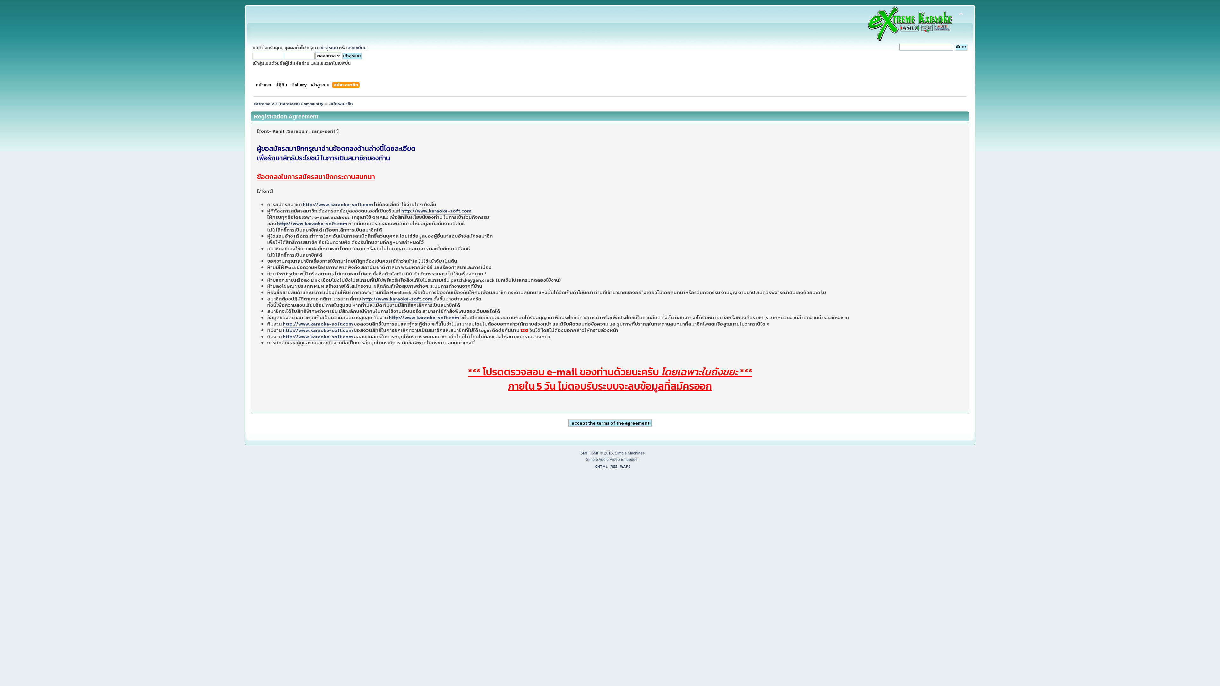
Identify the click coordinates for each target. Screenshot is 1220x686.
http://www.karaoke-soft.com (338, 204)
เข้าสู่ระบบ (328, 47)
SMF (584, 453)
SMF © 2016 (602, 453)
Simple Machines (630, 453)
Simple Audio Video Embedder (612, 459)
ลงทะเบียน (357, 47)
